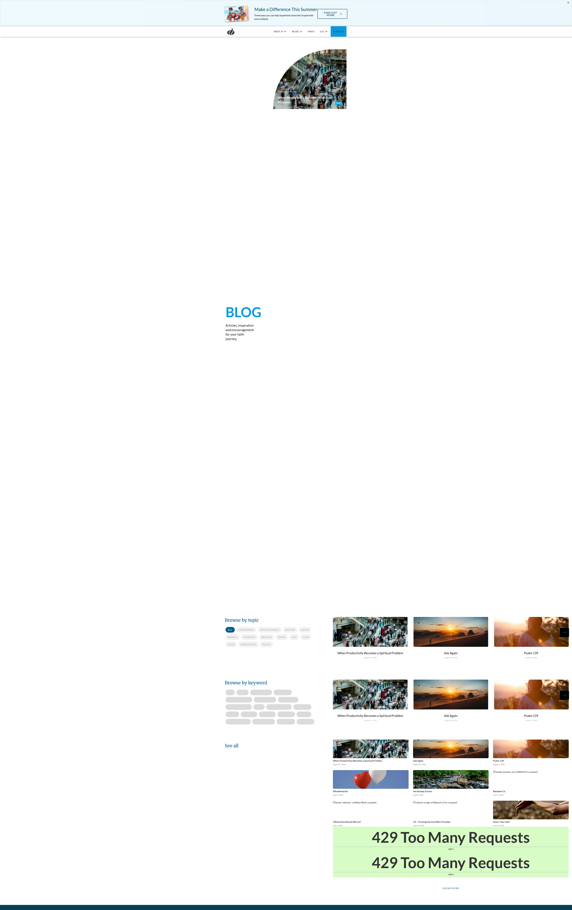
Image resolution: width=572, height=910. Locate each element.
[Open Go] (326, 31)
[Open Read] (301, 31)
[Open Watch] (285, 31)
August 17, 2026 (370, 657)
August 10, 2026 (450, 657)
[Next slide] (564, 632)
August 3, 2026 (531, 657)
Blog (339, 103)
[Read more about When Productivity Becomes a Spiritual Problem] (309, 79)
